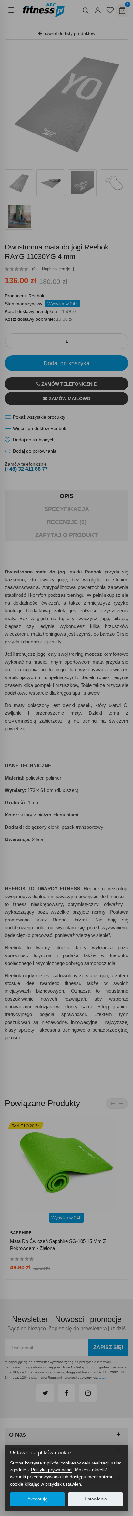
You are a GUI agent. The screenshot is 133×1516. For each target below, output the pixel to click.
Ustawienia (96, 1499)
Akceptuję (37, 1499)
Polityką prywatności (51, 1469)
